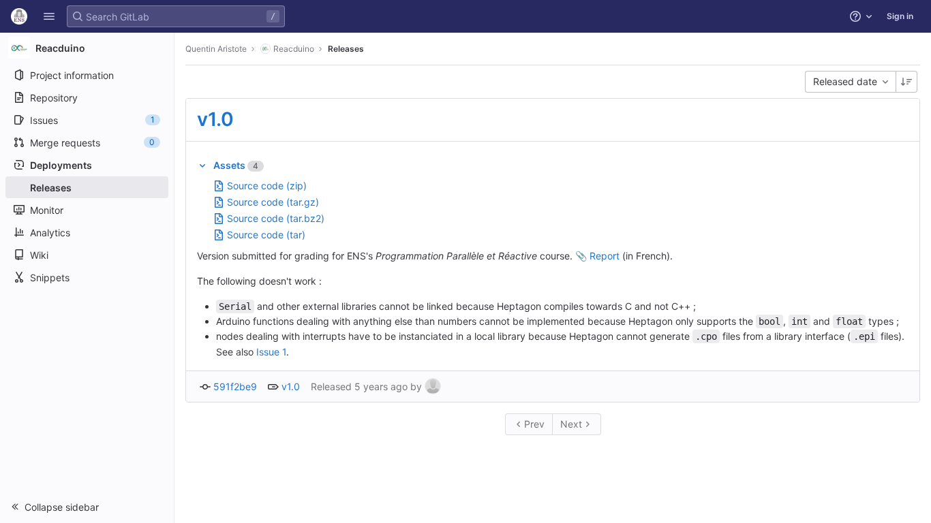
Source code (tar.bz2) (275, 218)
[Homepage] (19, 16)
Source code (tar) (266, 234)
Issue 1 (271, 352)
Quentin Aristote (216, 49)
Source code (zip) (267, 185)
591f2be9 (235, 386)
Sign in (900, 16)
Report (605, 256)
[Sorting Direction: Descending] (906, 82)
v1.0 (215, 119)
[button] (49, 16)
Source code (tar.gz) (273, 202)
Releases (346, 49)
